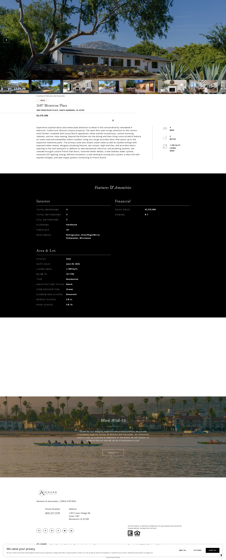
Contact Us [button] (113, 453)
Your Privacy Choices (113, 557)
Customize (197, 550)
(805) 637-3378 (52, 513)
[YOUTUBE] (64, 530)
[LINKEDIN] (51, 530)
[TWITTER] (58, 530)
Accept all (212, 550)
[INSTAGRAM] (38, 530)
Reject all (182, 550)
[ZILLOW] (71, 530)
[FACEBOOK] (45, 530)
